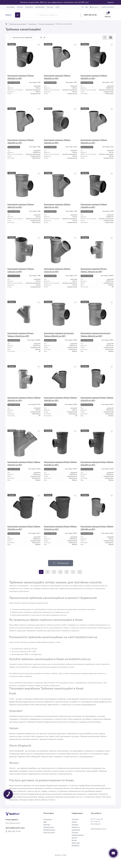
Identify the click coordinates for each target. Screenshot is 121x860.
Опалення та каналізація (17, 24)
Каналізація (32, 24)
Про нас (50, 7)
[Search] (36, 15)
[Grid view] (110, 37)
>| (79, 572)
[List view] (104, 37)
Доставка (11, 7)
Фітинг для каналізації (46, 24)
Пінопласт (46, 824)
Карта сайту (76, 843)
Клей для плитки (49, 832)
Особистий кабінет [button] (107, 7)
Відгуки (74, 840)
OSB (44, 822)
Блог (58, 7)
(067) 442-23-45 (90, 15)
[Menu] (17, 15)
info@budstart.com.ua (98, 829)
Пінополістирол (48, 827)
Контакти (29, 7)
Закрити (110, 2)
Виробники (39, 7)
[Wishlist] (38, 45)
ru (83, 7)
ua (87, 7)
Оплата (20, 7)
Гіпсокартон (47, 819)
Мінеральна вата (49, 830)
